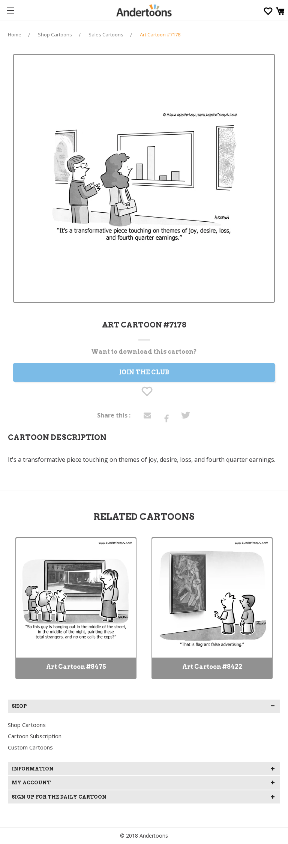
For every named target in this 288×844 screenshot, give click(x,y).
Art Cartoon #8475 (76, 666)
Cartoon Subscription (35, 736)
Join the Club (144, 372)
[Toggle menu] (10, 10)
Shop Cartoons (27, 724)
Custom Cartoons (30, 747)
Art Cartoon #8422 (212, 666)
